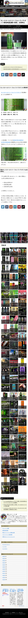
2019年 (3, 569)
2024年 (3, 558)
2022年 (3, 562)
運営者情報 (7, 612)
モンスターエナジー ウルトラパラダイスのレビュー (13, 67)
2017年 (3, 573)
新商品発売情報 (5, 530)
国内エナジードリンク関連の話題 (8, 532)
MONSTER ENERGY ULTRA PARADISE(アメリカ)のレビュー (15, 69)
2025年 (3, 556)
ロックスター (4, 548)
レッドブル (4, 546)
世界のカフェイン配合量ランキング (11, 6)
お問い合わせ (21, 612)
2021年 (3, 564)
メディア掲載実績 (12, 612)
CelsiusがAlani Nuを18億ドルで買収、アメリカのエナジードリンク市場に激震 (15, 505)
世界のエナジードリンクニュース (8, 536)
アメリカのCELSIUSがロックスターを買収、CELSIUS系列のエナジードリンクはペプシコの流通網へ (15, 502)
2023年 (3, 560)
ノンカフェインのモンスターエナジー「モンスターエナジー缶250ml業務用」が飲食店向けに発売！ (15, 509)
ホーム (2, 6)
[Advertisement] (14, 81)
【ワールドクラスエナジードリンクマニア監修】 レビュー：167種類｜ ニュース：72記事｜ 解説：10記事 (14, 238)
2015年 (3, 577)
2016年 (3, 575)
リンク (17, 612)
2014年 (3, 579)
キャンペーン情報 (5, 528)
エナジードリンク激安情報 (7, 534)
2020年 (3, 566)
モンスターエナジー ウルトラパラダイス (11, 92)
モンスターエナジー (6, 544)
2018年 (3, 571)
